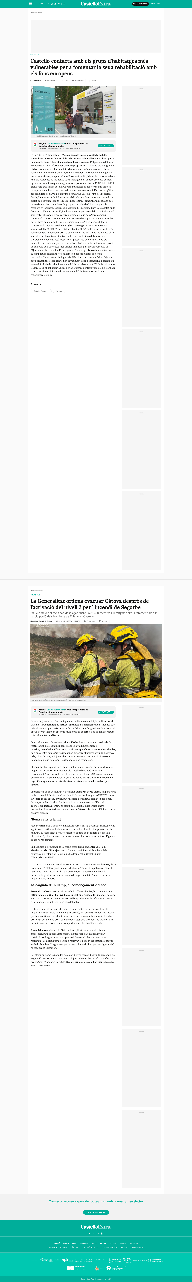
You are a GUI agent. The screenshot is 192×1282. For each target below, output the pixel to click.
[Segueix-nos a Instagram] (52, 3)
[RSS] (55, 3)
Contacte (53, 1247)
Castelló (34, 55)
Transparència (137, 1247)
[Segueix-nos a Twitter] (48, 3)
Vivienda (59, 291)
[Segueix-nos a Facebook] (45, 3)
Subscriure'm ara (96, 1212)
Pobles (74, 1243)
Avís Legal (74, 1247)
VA (59, 4)
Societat (103, 1243)
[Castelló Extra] (96, 1229)
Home (32, 12)
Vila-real (66, 1243)
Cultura (94, 1243)
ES (64, 4)
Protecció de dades (90, 1247)
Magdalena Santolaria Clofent (41, 621)
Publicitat (124, 1247)
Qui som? (63, 1247)
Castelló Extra (35, 80)
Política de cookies (109, 1247)
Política (123, 1243)
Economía (84, 1243)
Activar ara (104, 146)
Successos (113, 1243)
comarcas (35, 595)
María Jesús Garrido (41, 291)
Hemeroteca (133, 1243)
